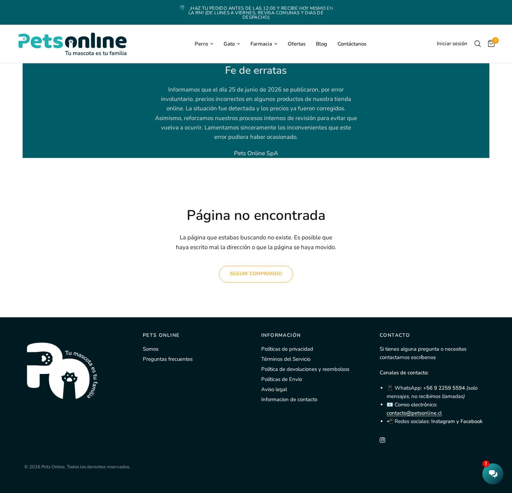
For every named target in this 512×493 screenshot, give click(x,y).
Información (281, 335)
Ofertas (296, 43)
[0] (489, 44)
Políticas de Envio (281, 379)
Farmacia (261, 43)
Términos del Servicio (285, 359)
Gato (229, 43)
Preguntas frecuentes (168, 359)
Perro (201, 43)
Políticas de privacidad (287, 348)
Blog (321, 43)
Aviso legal (274, 389)
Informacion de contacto (289, 399)
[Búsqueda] (477, 44)
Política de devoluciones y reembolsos (305, 369)
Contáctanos (352, 43)
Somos (150, 348)
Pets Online (161, 335)
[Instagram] (387, 440)
